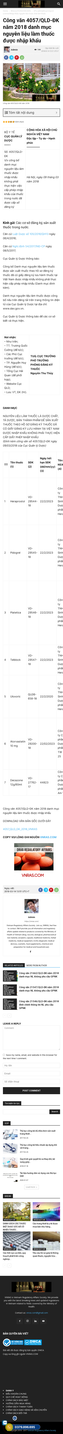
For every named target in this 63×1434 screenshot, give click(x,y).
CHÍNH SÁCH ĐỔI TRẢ (16, 1413)
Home (5, 11)
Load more (30, 1187)
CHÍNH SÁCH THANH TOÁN (19, 1406)
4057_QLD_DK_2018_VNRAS (20, 829)
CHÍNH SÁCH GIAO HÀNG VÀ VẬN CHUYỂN (26, 1409)
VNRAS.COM (48, 837)
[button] (5, 4)
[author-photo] (31, 913)
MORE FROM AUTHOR (37, 965)
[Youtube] (43, 1321)
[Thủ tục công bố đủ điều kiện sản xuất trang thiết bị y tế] (10, 1134)
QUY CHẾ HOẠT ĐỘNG (17, 1397)
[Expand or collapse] (56, 112)
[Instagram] (27, 1321)
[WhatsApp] (22, 57)
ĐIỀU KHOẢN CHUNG (16, 1393)
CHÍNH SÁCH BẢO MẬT (17, 1400)
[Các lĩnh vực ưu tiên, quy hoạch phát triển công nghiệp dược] (16, 1241)
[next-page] (9, 1015)
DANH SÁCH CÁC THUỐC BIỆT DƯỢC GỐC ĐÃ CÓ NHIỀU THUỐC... (14, 1226)
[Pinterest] (17, 57)
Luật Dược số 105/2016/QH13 (30, 234)
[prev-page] (5, 1015)
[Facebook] (6, 57)
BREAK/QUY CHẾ (9, 1220)
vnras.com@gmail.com (37, 1312)
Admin (14, 49)
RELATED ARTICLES (14, 965)
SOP (7, 1123)
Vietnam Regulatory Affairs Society (42, 1430)
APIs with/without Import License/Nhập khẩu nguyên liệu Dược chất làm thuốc (28, 12)
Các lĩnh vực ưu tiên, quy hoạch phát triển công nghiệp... (14, 1256)
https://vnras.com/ (31, 921)
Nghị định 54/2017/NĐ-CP (28, 246)
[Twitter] (11, 57)
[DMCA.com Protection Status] (32, 1344)
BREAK (8, 1196)
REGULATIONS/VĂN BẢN (21, 11)
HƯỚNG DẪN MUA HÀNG (18, 1403)
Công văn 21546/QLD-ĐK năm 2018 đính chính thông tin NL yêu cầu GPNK (39, 1005)
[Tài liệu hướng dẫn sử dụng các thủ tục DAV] (10, 1177)
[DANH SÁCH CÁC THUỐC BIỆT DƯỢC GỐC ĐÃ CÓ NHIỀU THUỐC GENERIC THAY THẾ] (16, 1211)
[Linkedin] (35, 1321)
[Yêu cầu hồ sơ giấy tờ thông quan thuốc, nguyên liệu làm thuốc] (46, 1241)
